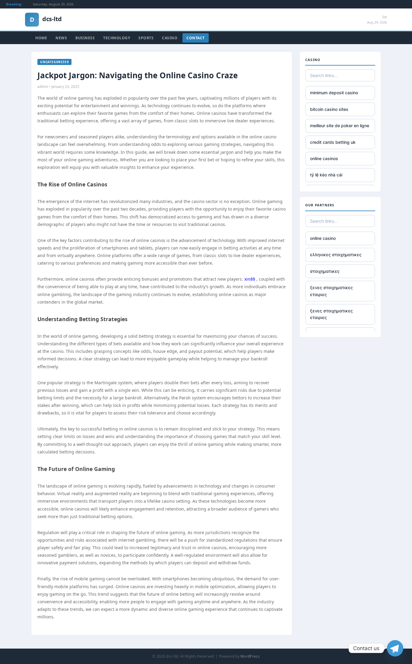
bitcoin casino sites (329, 109)
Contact (195, 37)
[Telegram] (395, 648)
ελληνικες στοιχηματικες (336, 254)
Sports (146, 37)
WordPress (250, 656)
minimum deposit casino (334, 92)
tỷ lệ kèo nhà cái (326, 174)
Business (85, 37)
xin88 (249, 279)
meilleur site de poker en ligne (339, 125)
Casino (169, 37)
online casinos (324, 158)
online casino (323, 238)
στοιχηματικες (325, 271)
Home (41, 37)
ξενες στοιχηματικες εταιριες (331, 291)
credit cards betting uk (333, 142)
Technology (116, 37)
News (61, 37)
